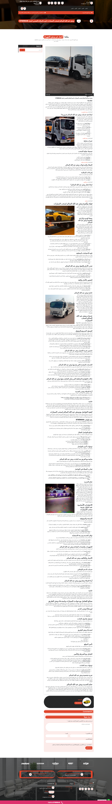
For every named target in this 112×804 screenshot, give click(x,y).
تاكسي (86, 8)
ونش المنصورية (84, 112)
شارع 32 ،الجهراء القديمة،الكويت (45, 788)
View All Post (78, 703)
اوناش (86, 201)
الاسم (66, 733)
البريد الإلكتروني (89, 733)
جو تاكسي (85, 182)
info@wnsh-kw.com (85, 3)
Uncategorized (68, 786)
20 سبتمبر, (88, 94)
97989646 (37, 4)
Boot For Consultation (70, 775)
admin (80, 700)
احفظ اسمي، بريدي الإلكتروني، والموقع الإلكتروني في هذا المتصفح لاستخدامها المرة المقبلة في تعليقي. (71, 744)
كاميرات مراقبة (84, 162)
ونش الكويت (85, 138)
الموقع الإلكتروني (89, 739)
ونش (78, 21)
